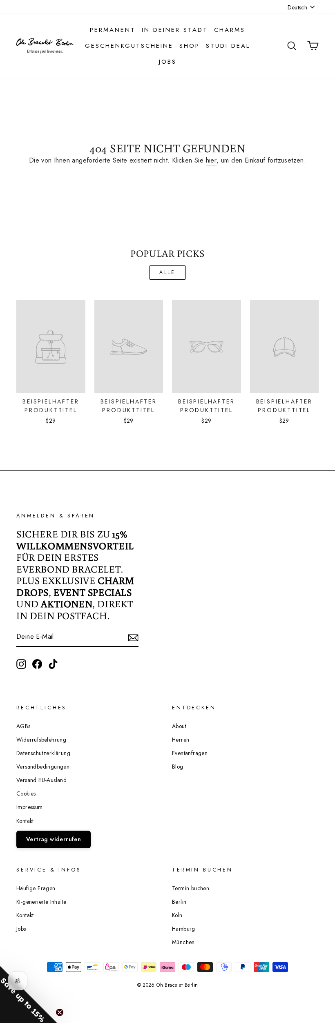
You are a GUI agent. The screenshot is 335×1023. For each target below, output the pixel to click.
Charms (229, 29)
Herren (180, 739)
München (183, 942)
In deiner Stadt (175, 29)
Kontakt (25, 821)
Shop (189, 45)
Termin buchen (190, 888)
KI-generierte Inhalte (41, 902)
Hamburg (183, 929)
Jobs (167, 61)
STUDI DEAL (228, 45)
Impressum (29, 807)
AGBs (23, 726)
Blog (177, 766)
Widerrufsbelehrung (41, 739)
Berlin (179, 902)
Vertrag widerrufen (53, 839)
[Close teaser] (60, 1012)
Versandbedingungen (42, 766)
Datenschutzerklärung (43, 753)
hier (211, 160)
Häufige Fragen (36, 888)
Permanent (113, 29)
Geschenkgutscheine (129, 45)
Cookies (26, 793)
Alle (167, 272)
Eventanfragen (190, 753)
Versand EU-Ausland (41, 780)
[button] (28, 994)
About (179, 726)
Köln (177, 915)
